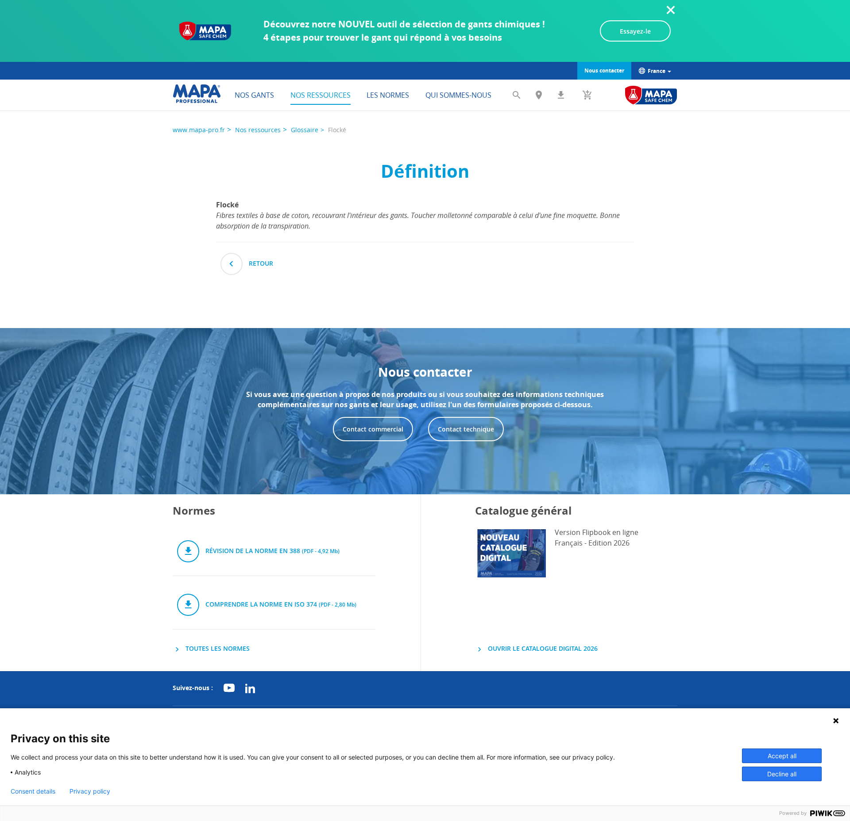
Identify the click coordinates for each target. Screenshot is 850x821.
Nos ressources (320, 95)
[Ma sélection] (587, 95)
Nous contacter (604, 70)
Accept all (782, 756)
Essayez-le (635, 31)
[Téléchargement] (561, 95)
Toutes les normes (217, 648)
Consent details (33, 791)
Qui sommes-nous (458, 95)
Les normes (388, 95)
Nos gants (254, 95)
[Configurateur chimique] (651, 95)
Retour (260, 263)
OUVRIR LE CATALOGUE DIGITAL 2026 (542, 648)
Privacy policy (90, 791)
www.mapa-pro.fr (199, 130)
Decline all (781, 774)
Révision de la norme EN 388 (272, 550)
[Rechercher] (517, 95)
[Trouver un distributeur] (539, 95)
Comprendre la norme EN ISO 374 (280, 604)
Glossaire (304, 130)
